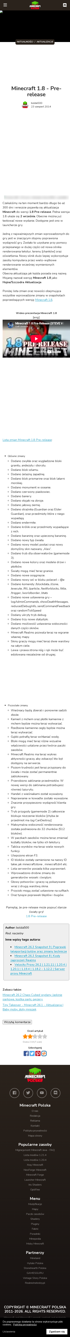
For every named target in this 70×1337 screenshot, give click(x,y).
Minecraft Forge (35, 1175)
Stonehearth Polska (35, 1268)
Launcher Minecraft (35, 1180)
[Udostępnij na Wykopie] (44, 1053)
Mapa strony (35, 1136)
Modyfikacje (35, 1204)
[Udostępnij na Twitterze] (32, 1054)
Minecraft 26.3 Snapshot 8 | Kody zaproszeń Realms (35, 958)
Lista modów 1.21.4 (35, 1155)
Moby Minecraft (35, 1243)
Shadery (35, 1219)
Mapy (35, 1209)
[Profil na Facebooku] (14, 1093)
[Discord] (55, 1093)
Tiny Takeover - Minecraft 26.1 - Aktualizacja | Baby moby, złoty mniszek (33, 1007)
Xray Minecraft (35, 1165)
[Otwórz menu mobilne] (5, 5)
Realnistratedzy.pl (35, 1283)
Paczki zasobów (35, 1214)
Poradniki (35, 1234)
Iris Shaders (35, 1185)
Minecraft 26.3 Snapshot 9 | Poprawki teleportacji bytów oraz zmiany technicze (38, 949)
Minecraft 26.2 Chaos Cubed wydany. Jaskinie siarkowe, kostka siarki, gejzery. (32, 997)
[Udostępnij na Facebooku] (26, 1054)
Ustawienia (9, 1331)
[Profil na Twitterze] (28, 1093)
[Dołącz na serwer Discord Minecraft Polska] (65, 5)
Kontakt (35, 1126)
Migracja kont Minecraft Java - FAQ (35, 1150)
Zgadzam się (57, 1331)
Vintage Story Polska (35, 1278)
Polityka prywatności (35, 1130)
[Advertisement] (35, 149)
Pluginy (35, 1224)
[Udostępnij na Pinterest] (38, 1054)
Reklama (35, 1121)
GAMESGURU (35, 1273)
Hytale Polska (35, 1263)
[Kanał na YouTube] (42, 1093)
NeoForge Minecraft (35, 1170)
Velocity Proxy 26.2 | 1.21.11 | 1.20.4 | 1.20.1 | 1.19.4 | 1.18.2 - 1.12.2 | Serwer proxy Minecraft (38, 969)
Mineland (35, 1258)
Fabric (35, 1229)
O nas (35, 1111)
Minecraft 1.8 (43, 300)
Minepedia (35, 1239)
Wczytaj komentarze (17, 1022)
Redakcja (35, 1116)
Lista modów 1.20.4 (35, 1160)
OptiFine (35, 1189)
